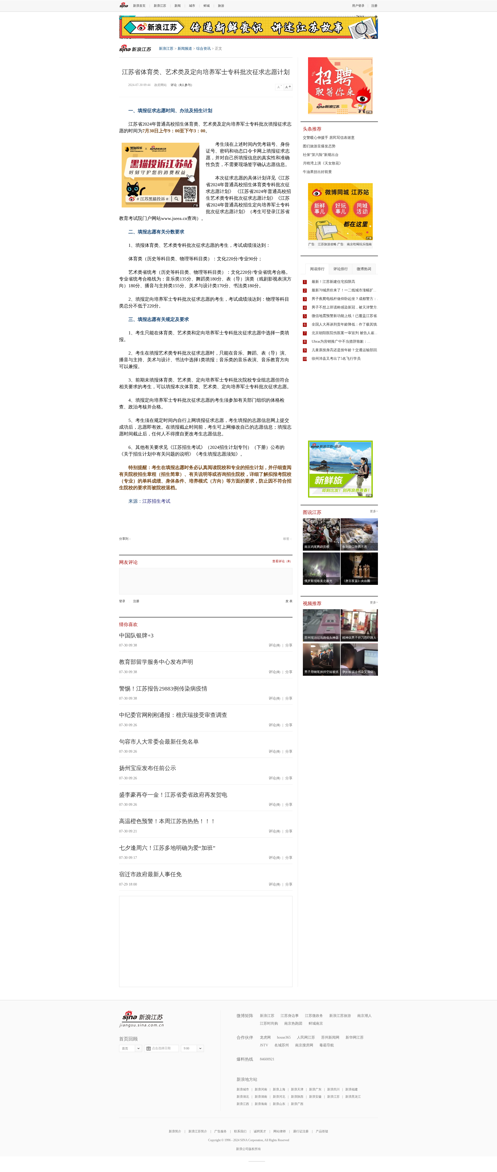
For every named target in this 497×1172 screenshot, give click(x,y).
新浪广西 (297, 1104)
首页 (125, 1048)
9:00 (186, 1048)
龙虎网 (265, 1037)
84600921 (267, 1059)
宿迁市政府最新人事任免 (150, 874)
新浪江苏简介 (197, 1131)
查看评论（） (282, 561)
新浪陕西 (297, 1096)
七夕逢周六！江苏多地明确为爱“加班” (167, 848)
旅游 (221, 6)
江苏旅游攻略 (327, 244)
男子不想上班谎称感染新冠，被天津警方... (346, 307)
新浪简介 (175, 1131)
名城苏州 (281, 1045)
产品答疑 (322, 1131)
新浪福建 (351, 1089)
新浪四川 (333, 1089)
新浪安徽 (315, 1096)
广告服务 (220, 1131)
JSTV (264, 1045)
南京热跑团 (293, 1023)
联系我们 (240, 1131)
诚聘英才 (260, 1131)
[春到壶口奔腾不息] (359, 520)
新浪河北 (279, 1096)
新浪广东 (315, 1089)
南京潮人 (364, 1016)
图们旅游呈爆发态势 (319, 146)
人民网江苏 (306, 1037)
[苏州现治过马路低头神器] (321, 611)
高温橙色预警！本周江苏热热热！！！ (167, 821)
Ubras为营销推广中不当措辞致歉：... (341, 341)
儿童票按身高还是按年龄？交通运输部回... (346, 350)
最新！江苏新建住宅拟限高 (333, 282)
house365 (284, 1037)
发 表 (289, 601)
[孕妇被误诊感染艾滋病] (359, 645)
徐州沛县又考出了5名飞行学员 (336, 359)
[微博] (131, 539)
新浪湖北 (243, 1096)
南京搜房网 (304, 1045)
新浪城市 (243, 1089)
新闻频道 (185, 49)
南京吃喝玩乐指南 (359, 244)
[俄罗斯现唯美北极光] (321, 554)
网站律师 (279, 1131)
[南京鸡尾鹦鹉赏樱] (321, 520)
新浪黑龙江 (353, 1096)
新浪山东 (279, 1104)
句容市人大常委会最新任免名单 (159, 741)
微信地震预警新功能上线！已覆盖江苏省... (346, 316)
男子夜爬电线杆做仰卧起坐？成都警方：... (346, 299)
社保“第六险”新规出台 (321, 155)
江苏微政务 (314, 1016)
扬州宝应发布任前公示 (147, 768)
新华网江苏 (355, 1037)
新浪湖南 (261, 1096)
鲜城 (206, 6)
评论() (274, 645)
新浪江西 (243, 1104)
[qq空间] (133, 539)
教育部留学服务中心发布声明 (156, 662)
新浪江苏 (160, 6)
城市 (192, 6)
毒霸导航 (326, 1045)
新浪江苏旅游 (340, 1016)
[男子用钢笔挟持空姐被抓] (321, 645)
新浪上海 (279, 1089)
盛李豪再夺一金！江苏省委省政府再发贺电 (173, 795)
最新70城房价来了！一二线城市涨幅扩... (344, 290)
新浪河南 (261, 1089)
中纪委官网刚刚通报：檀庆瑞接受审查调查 (173, 715)
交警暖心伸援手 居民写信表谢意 (329, 138)
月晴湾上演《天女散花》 (323, 163)
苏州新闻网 (330, 1037)
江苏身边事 (290, 1016)
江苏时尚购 (269, 1023)
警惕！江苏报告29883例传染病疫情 (163, 688)
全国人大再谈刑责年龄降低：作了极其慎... (346, 324)
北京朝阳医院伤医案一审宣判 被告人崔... (344, 333)
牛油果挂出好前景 (317, 172)
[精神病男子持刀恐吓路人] (359, 611)
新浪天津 (297, 1089)
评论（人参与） (182, 85)
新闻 (177, 6)
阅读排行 (317, 269)
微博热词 (364, 269)
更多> (374, 511)
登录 (122, 601)
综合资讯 (203, 49)
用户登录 (358, 6)
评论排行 (340, 269)
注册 (374, 6)
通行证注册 (301, 1131)
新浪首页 (139, 6)
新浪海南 (261, 1104)
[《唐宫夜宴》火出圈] (359, 554)
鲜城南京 (316, 1023)
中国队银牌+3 (136, 635)
